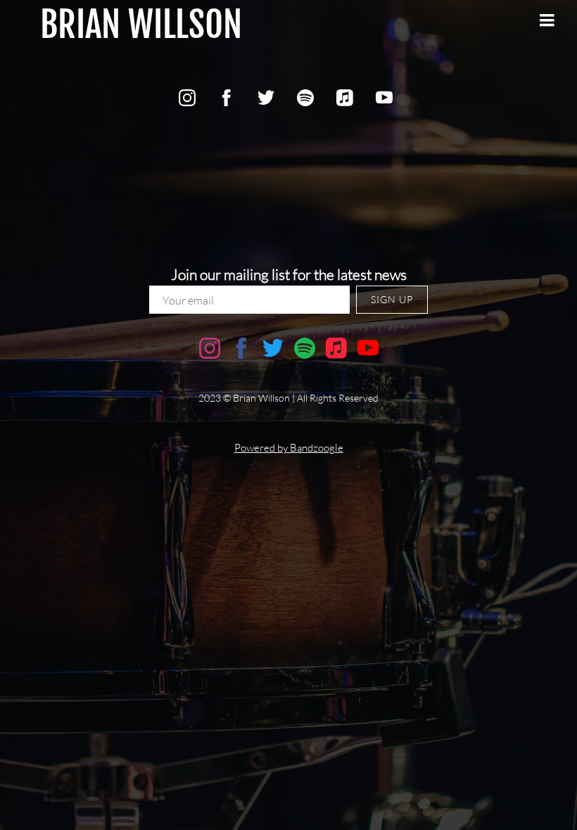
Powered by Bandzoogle (288, 447)
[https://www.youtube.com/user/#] (384, 97)
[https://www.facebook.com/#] (226, 97)
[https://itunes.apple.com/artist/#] (344, 97)
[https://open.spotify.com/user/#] (305, 97)
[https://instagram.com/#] (187, 97)
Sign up (392, 299)
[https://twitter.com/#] (266, 97)
